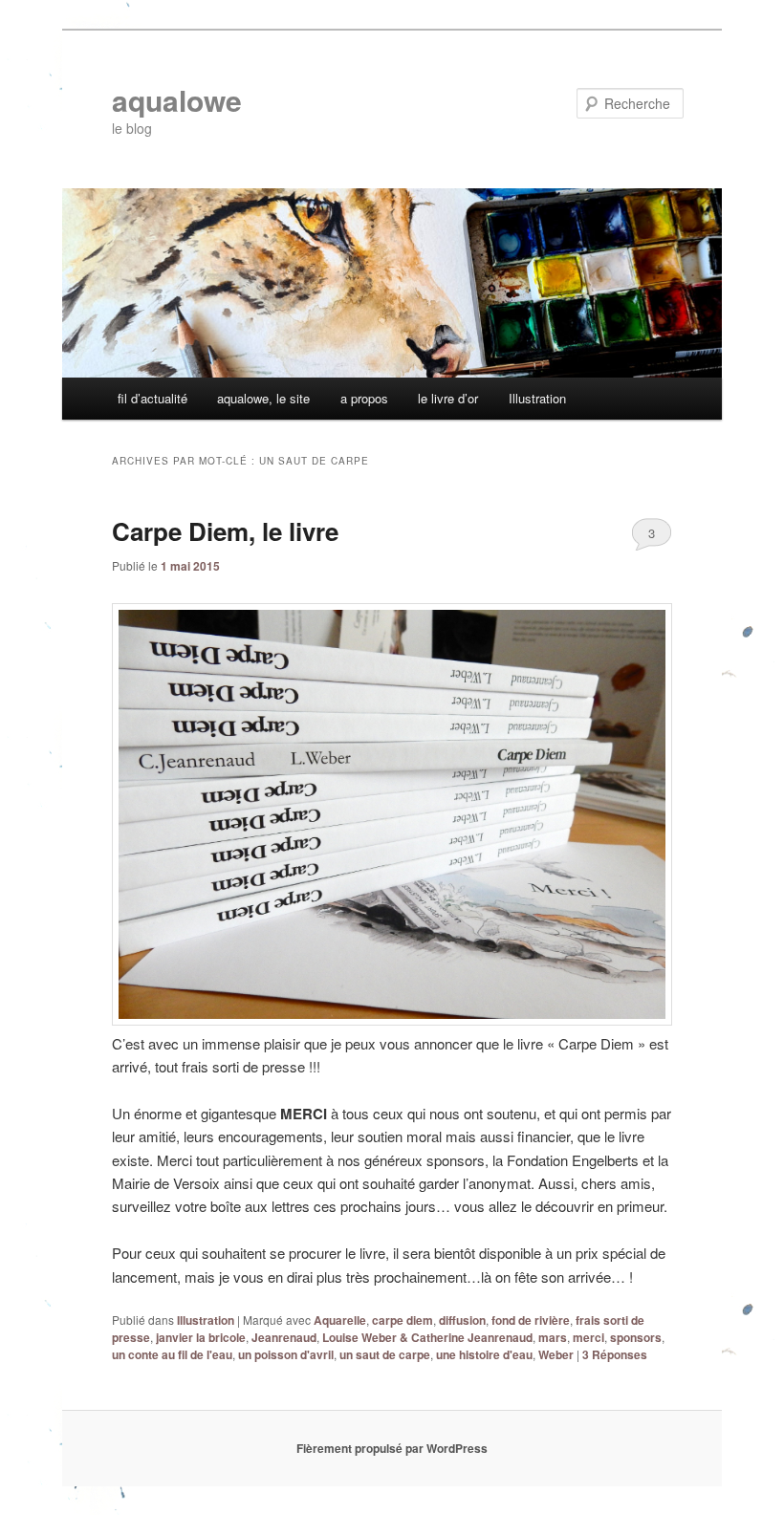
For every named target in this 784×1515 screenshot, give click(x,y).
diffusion (462, 1320)
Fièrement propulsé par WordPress (392, 1448)
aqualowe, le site (263, 398)
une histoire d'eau (484, 1354)
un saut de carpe (384, 1354)
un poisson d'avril (286, 1354)
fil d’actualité (152, 398)
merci (588, 1337)
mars (552, 1337)
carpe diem (402, 1320)
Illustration (537, 398)
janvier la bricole (201, 1337)
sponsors (636, 1337)
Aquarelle (340, 1320)
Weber (556, 1354)
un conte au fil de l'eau (172, 1354)
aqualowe (177, 99)
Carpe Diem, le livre (225, 531)
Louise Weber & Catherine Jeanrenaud (427, 1337)
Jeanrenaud (283, 1337)
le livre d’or (448, 398)
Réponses (614, 1354)
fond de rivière (530, 1320)
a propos (364, 398)
